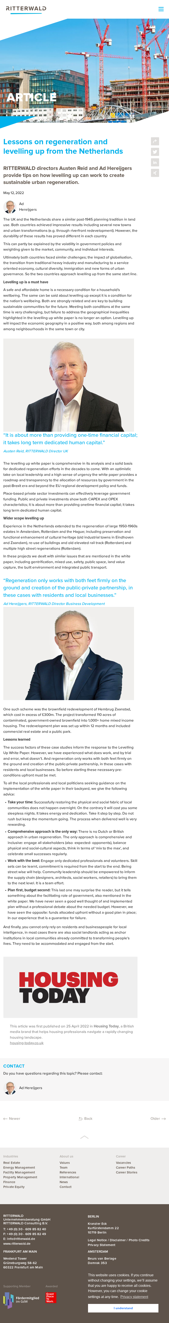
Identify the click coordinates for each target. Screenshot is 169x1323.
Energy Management (19, 1168)
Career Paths (125, 1168)
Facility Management (19, 1172)
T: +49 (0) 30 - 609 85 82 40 (24, 1229)
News (64, 1182)
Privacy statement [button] (134, 1297)
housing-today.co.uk (27, 1043)
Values (65, 1163)
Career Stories (126, 1172)
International (69, 1177)
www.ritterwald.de (16, 1244)
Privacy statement (101, 1245)
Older (155, 1119)
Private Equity (14, 1187)
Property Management (20, 1177)
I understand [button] (123, 1308)
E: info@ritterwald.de (19, 1239)
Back (88, 1119)
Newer (14, 1119)
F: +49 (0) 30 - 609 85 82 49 (24, 1234)
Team (64, 1168)
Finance (9, 1182)
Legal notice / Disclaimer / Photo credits (118, 1240)
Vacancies (123, 1163)
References (68, 1172)
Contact (66, 1187)
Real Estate (11, 1163)
